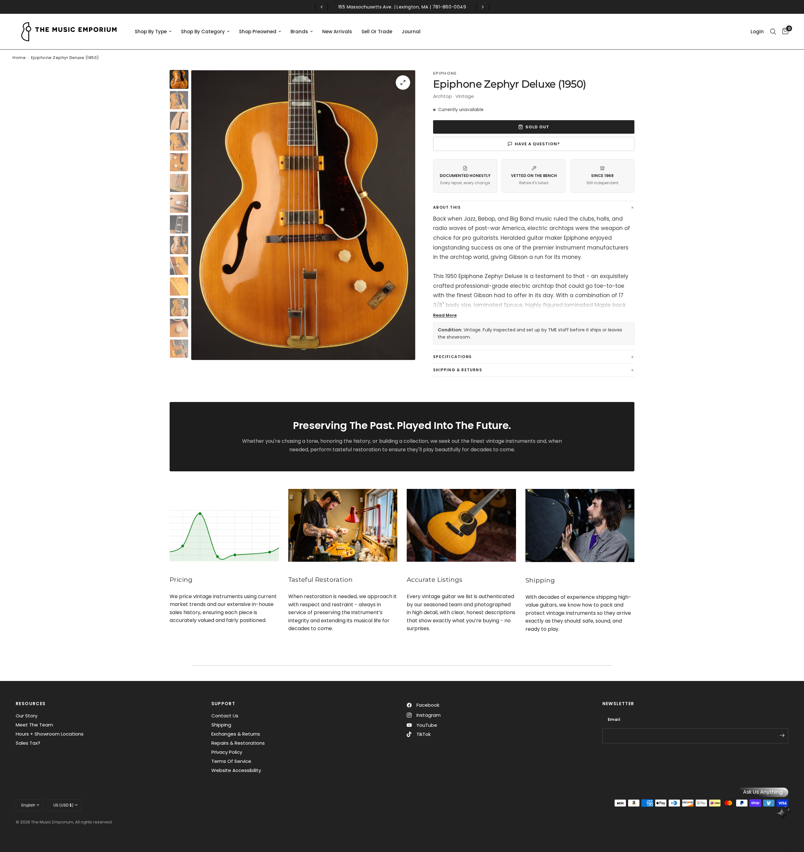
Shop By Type (151, 31)
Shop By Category (203, 31)
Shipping (221, 724)
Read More (445, 315)
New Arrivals (337, 31)
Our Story (26, 715)
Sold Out (537, 127)
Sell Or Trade (376, 31)
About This (447, 207)
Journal (411, 31)
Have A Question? (537, 144)
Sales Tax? (28, 743)
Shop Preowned (257, 31)
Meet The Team (34, 724)
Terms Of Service (231, 761)
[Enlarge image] (403, 82)
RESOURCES (31, 703)
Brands (299, 31)
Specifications (452, 356)
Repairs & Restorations (238, 743)
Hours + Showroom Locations (50, 734)
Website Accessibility (236, 770)
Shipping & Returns (457, 369)
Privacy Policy (226, 752)
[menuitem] (153, 32)
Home (19, 58)
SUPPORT (223, 703)
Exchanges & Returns (235, 734)
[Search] (773, 31)
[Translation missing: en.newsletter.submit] (782, 735)
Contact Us (224, 715)
